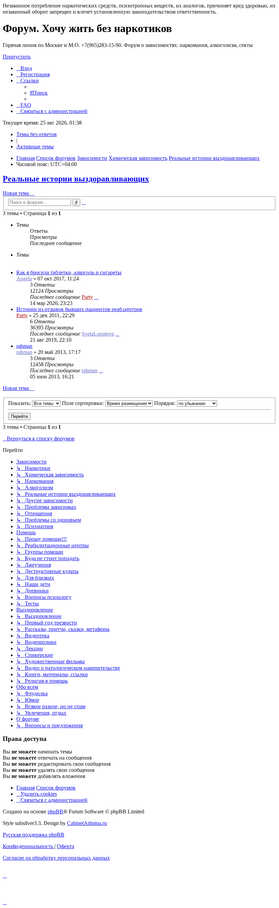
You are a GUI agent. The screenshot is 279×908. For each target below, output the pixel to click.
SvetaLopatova (98, 334)
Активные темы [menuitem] (35, 146)
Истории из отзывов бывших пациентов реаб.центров (79, 309)
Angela (24, 278)
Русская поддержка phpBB (33, 835)
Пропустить (17, 57)
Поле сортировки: (83, 403)
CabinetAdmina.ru (87, 823)
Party (87, 297)
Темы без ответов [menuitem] (36, 134)
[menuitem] (24, 68)
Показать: (20, 403)
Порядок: (165, 403)
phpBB (55, 811)
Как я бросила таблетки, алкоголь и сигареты (68, 272)
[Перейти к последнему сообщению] (96, 297)
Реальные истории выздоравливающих (76, 178)
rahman (24, 346)
